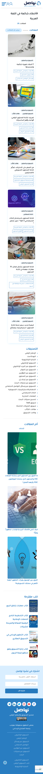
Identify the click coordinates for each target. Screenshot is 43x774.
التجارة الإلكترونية (29, 360)
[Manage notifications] (5, 762)
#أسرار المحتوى (28, 231)
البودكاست (31, 357)
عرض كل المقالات (13, 30)
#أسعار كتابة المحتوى (26, 128)
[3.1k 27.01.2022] (21, 148)
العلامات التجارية (29, 396)
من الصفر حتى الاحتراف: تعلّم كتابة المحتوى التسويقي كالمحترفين (22, 170)
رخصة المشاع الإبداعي (21, 729)
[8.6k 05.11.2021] (21, 198)
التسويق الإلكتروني (28, 363)
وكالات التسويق (29, 413)
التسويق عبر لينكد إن (27, 380)
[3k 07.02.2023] (21, 95)
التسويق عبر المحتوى (27, 376)
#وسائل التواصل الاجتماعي (25, 79)
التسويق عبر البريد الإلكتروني (24, 366)
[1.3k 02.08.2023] (21, 303)
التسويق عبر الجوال (28, 370)
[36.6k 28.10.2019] (21, 248)
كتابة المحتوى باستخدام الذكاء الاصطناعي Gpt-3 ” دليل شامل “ (22, 221)
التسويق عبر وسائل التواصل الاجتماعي (20, 386)
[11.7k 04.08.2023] (21, 45)
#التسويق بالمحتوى (27, 75)
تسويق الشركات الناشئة (26, 406)
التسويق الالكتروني (22, 760)
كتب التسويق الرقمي (21, 763)
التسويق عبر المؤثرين (27, 373)
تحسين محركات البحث (27, 400)
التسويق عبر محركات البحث (25, 383)
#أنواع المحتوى (17, 231)
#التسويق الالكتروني (27, 280)
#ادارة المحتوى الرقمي (26, 132)
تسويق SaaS (31, 403)
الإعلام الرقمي (30, 353)
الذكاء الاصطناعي (29, 393)
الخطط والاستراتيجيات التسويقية (22, 390)
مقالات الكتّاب (30, 410)
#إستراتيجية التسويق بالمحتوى (23, 180)
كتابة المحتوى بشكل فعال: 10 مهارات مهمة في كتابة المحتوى (22, 269)
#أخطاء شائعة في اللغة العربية (23, 71)
